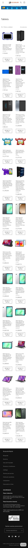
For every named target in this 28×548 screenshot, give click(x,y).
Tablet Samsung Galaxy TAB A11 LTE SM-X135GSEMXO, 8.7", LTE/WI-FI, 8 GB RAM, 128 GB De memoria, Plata (7, 323)
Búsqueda (5, 455)
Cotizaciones (6, 480)
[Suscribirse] (21, 530)
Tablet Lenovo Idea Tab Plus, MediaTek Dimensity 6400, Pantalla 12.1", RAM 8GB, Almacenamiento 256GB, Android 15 (20, 391)
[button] (3, 2)
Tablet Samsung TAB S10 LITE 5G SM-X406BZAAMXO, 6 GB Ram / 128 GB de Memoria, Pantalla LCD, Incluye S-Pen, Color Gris (7, 426)
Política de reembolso (8, 477)
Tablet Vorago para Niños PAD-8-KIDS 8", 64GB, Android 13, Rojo (20, 152)
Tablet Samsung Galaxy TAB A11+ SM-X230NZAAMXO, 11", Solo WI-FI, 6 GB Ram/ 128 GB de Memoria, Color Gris (20, 323)
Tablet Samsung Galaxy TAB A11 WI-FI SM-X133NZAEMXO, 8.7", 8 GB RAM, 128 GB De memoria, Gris (7, 290)
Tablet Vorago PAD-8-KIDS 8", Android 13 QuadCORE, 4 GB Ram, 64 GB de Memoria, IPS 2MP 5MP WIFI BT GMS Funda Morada (7, 184)
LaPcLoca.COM (9, 543)
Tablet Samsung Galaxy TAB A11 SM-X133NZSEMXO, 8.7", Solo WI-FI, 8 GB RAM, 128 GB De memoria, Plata (20, 290)
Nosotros (5, 459)
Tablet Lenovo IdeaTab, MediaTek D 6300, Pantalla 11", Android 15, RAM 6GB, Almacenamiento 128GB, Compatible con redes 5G (7, 391)
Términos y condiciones (14, 545)
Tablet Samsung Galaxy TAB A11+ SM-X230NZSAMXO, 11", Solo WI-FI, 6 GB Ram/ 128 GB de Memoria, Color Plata (7, 356)
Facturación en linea (8, 484)
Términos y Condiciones (9, 466)
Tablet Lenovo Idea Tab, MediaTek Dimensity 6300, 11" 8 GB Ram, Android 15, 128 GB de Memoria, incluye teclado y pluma (20, 357)
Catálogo (5, 470)
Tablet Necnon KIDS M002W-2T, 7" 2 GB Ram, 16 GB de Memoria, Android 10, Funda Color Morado (7, 47)
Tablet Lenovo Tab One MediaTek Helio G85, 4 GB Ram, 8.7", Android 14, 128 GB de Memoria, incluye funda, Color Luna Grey (7, 255)
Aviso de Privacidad (8, 462)
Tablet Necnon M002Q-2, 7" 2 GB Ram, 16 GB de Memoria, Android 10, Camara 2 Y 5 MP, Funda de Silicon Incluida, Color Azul (7, 82)
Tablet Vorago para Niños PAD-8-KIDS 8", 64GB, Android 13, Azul (7, 151)
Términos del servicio (8, 473)
